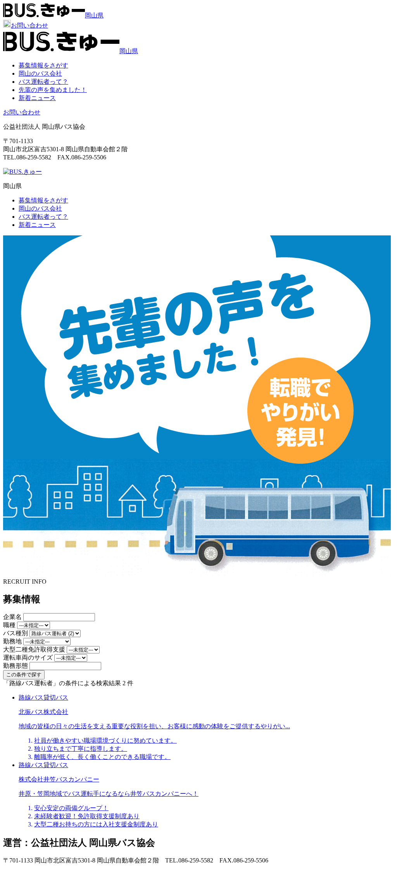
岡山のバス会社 (40, 73)
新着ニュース (37, 98)
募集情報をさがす (43, 65)
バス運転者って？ (43, 81)
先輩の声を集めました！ (53, 89)
